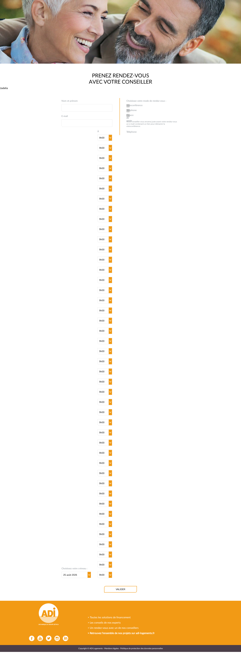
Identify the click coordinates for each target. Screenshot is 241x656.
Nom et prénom (69, 101)
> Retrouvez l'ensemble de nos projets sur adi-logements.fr (121, 633)
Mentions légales (111, 648)
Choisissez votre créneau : (74, 568)
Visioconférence (128, 105)
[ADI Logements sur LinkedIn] (64, 638)
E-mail (64, 116)
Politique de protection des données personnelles (141, 648)
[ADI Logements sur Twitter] (47, 638)
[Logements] (48, 614)
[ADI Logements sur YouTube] (39, 638)
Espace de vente (128, 115)
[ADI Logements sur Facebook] (30, 638)
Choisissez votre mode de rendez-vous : (146, 101)
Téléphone (128, 110)
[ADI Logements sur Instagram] (56, 638)
